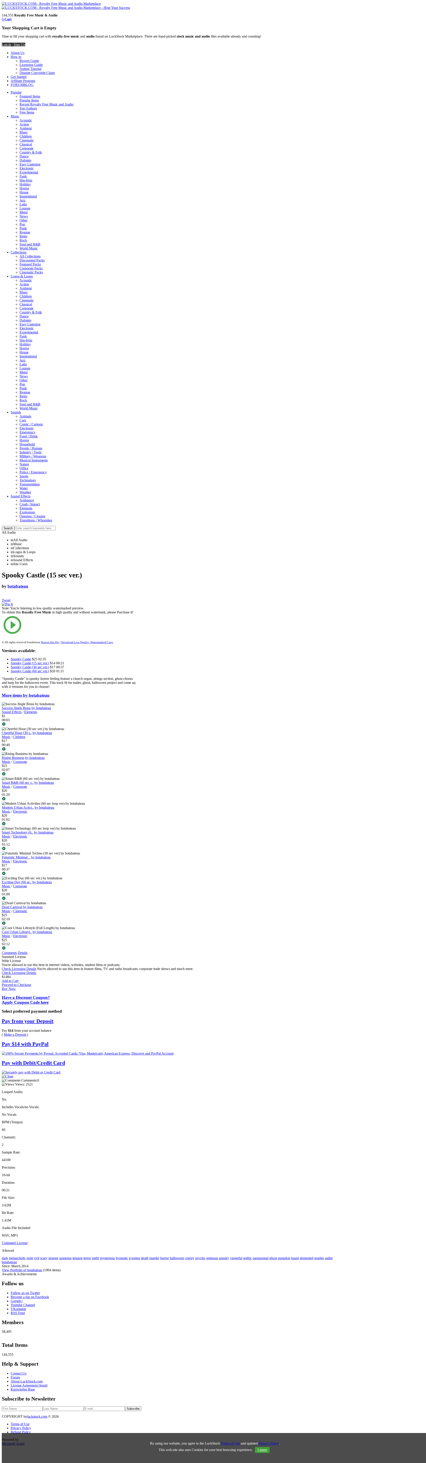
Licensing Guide (31, 65)
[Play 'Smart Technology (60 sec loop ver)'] (70, 848)
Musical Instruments (34, 460)
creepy (189, 1258)
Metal (24, 212)
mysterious (107, 1258)
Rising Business (13, 758)
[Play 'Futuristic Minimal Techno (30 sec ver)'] (70, 873)
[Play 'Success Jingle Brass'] (70, 724)
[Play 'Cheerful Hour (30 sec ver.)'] (70, 749)
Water (24, 488)
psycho (200, 1258)
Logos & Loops (22, 276)
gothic (247, 1258)
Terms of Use (20, 1424)
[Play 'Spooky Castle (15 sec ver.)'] (70, 625)
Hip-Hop (26, 180)
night (95, 1258)
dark (5, 1258)
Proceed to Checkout (16, 985)
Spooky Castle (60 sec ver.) (30, 671)
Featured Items (30, 96)
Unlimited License (15, 1243)
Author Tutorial (30, 69)
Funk (23, 176)
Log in (6, 44)
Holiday (25, 184)
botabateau (18, 586)
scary (43, 1258)
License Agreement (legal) (29, 1385)
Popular (16, 92)
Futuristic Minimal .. (16, 857)
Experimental (29, 172)
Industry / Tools (30, 452)
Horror (24, 188)
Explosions (27, 512)
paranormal (260, 1258)
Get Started (18, 77)
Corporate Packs (31, 268)
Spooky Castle (21, 659)
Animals (25, 416)
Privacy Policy (21, 1428)
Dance (24, 156)
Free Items (27, 112)
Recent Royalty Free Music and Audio (46, 104)
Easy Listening (30, 164)
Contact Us (18, 1373)
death (144, 1258)
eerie (30, 1258)
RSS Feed (18, 1313)
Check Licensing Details (19, 969)
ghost (273, 1258)
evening (134, 1258)
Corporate (27, 148)
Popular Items (29, 100)
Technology (28, 480)
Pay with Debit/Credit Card (33, 1063)
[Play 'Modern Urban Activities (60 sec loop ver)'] (70, 824)
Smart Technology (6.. (17, 832)
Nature (24, 464)
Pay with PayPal (25, 1044)
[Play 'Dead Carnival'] (70, 923)
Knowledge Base (23, 1389)
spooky (224, 1258)
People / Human (31, 448)
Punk (23, 228)
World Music (29, 248)
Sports (24, 476)
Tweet (6, 600)
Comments (9, 953)
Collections (18, 252)
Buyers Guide (29, 61)
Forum (15, 1377)
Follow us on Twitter (25, 1293)
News (24, 216)
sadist (329, 1258)
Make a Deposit (15, 1034)
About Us (17, 53)
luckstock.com (37, 1416)
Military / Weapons (33, 456)
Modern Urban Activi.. (18, 807)
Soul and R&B (30, 244)
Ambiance (27, 500)
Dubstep (25, 160)
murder (154, 1258)
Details (23, 953)
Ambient (26, 128)
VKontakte (18, 1309)
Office (24, 468)
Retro (23, 236)
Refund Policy (21, 1432)
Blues (24, 132)
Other (24, 220)
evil (36, 1258)
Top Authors (28, 108)
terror (87, 1258)
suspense (65, 1258)
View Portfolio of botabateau (22, 1270)
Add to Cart (10, 981)
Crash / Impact (30, 504)
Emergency (28, 432)
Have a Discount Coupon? (26, 1000)
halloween (177, 1258)
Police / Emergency (33, 472)
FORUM (17, 85)
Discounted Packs (32, 260)
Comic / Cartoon (31, 424)
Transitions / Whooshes (36, 520)
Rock (23, 240)
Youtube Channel (23, 1305)
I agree (262, 1450)
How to (16, 57)
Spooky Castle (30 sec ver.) (30, 667)
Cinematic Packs (31, 272)
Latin (23, 204)
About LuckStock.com (27, 1381)
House (24, 192)
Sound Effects (20, 496)
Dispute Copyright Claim (37, 73)
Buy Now (9, 989)
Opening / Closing (32, 516)
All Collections (30, 256)
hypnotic (122, 1258)
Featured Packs (30, 264)
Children (26, 136)
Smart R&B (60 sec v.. (18, 782)
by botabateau (41, 708)
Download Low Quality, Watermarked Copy (87, 642)
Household (27, 444)
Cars (23, 420)
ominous (212, 1258)
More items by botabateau (25, 695)
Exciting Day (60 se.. (17, 882)
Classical (26, 144)
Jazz (23, 200)
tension (78, 1258)
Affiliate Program (23, 81)
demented (306, 1258)
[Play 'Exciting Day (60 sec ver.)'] (70, 898)
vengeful (236, 1258)
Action (24, 124)
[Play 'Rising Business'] (70, 774)
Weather (25, 492)
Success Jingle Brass (16, 708)
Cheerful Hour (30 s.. (17, 733)
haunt (295, 1258)
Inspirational (28, 196)
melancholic (17, 1258)
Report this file (50, 642)
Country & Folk (31, 152)
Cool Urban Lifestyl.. (17, 932)
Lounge (25, 208)
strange (53, 1258)
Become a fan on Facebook (30, 1297)
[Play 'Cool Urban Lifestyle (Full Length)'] (70, 948)
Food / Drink (29, 436)
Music (15, 116)
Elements (26, 508)
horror (164, 1258)
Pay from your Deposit (27, 1021)
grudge (319, 1258)
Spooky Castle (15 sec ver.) (30, 663)
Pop (22, 224)
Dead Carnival (12, 907)
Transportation (30, 484)
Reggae (25, 232)
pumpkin (284, 1258)
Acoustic (26, 120)
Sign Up (19, 44)
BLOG (29, 85)
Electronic (27, 168)
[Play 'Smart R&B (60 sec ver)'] (70, 799)
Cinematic (27, 140)
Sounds (16, 412)
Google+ (17, 1301)
